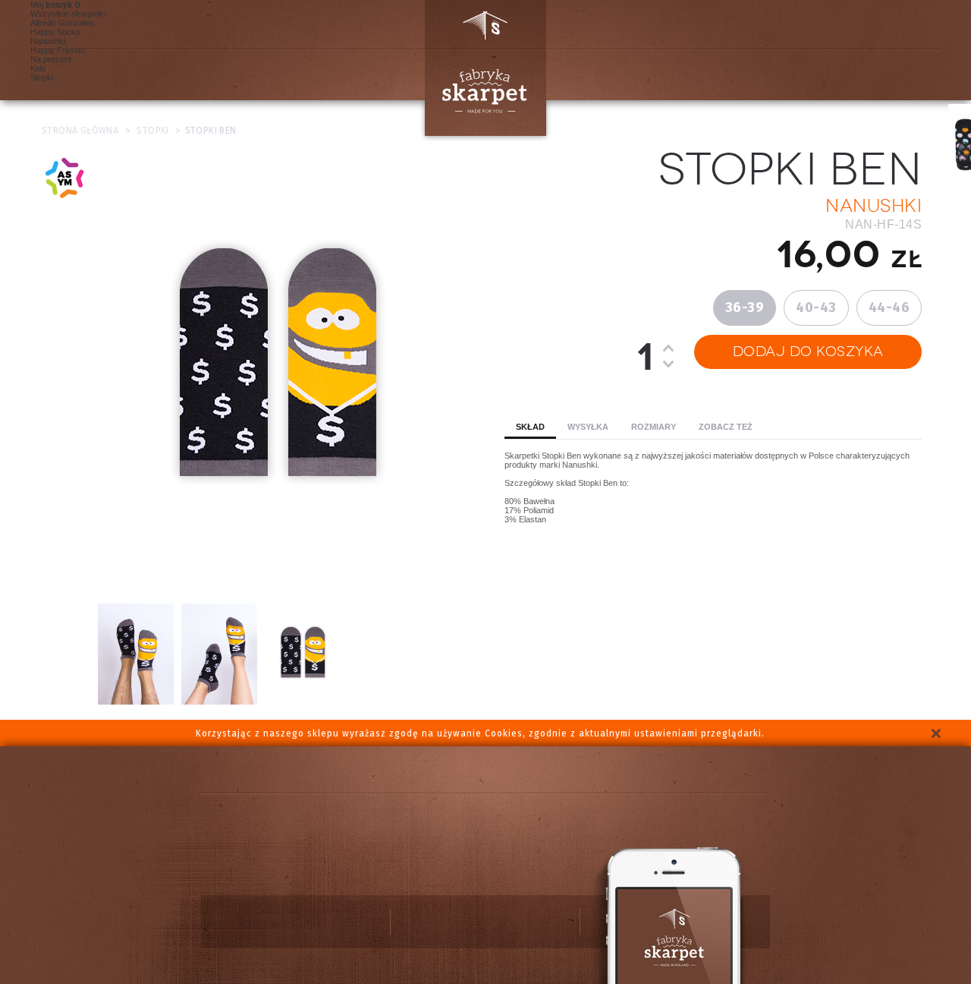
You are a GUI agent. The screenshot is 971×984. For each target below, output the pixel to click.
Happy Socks (55, 31)
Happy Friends (57, 50)
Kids (38, 68)
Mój (51, 4)
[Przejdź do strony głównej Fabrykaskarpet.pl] (479, 68)
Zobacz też (726, 426)
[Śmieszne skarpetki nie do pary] (219, 701)
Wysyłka (587, 426)
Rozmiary (653, 426)
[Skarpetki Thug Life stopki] (136, 701)
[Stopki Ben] (303, 701)
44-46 (889, 307)
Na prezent (50, 59)
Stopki (41, 77)
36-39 (745, 307)
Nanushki (47, 41)
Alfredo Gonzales (62, 22)
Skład (530, 426)
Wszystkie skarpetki (67, 13)
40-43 (816, 307)
